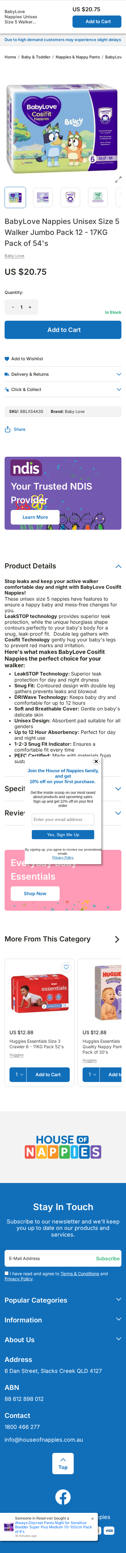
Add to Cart (98, 21)
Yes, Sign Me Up (63, 834)
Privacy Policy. (63, 857)
